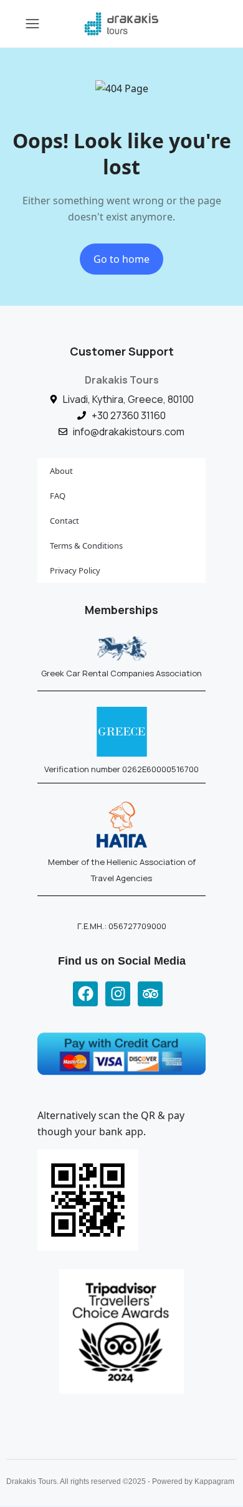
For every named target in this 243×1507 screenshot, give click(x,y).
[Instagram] (117, 993)
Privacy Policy (75, 570)
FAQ (57, 495)
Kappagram (214, 1481)
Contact (64, 520)
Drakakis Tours (122, 380)
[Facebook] (85, 993)
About (61, 470)
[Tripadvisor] (150, 993)
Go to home (121, 259)
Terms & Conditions (86, 545)
